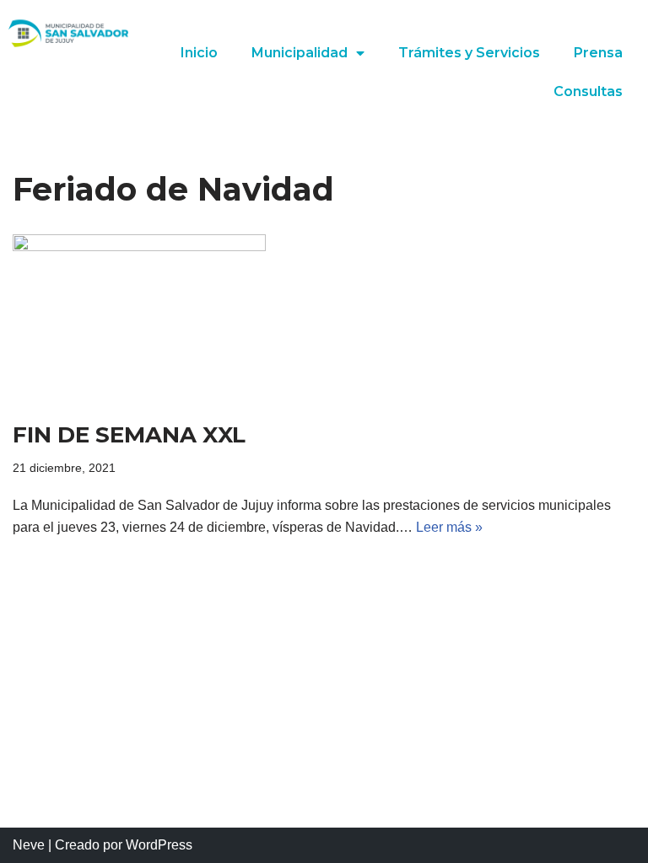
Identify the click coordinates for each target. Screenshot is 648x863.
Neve (29, 845)
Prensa (598, 53)
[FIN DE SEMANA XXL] (324, 318)
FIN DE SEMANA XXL (129, 434)
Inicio (199, 53)
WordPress (159, 845)
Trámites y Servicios (469, 53)
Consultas (588, 91)
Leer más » (449, 527)
